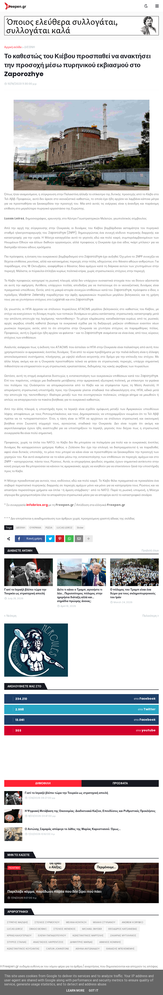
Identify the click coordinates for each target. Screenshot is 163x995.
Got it (93, 990)
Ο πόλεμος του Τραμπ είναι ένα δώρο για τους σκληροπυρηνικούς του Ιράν (133, 593)
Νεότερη (11, 616)
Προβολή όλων (150, 550)
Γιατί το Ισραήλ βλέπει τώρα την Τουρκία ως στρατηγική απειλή (25, 591)
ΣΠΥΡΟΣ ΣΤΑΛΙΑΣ (17, 942)
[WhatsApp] (69, 538)
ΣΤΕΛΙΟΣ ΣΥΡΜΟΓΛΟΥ (47, 922)
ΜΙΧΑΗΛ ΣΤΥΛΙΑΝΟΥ (104, 922)
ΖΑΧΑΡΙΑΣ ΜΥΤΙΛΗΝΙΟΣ (123, 935)
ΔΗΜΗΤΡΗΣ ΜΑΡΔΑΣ (81, 942)
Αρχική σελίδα (13, 47)
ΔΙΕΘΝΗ (29, 47)
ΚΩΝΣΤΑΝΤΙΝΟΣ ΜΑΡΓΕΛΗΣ (88, 935)
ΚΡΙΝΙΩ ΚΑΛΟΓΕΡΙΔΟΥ (19, 935)
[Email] (79, 538)
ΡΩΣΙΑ (48, 527)
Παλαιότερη (149, 616)
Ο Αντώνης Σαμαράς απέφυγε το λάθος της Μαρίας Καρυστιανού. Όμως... (73, 829)
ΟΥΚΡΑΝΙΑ (35, 527)
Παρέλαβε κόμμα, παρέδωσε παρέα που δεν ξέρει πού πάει (54, 891)
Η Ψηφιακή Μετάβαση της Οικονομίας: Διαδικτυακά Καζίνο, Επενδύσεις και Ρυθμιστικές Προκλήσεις (90, 811)
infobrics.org (37, 505)
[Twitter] (50, 538)
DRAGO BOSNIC (38, 929)
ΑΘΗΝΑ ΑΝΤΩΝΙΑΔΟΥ (88, 948)
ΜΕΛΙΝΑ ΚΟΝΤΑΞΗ (76, 922)
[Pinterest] (60, 538)
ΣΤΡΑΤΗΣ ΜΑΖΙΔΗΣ (17, 922)
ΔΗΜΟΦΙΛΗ (43, 783)
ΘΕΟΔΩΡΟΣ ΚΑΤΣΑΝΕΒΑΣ (122, 929)
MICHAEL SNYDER (92, 929)
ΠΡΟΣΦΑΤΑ (120, 783)
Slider (80, 527)
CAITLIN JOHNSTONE (57, 948)
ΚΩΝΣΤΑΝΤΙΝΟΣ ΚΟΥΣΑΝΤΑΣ (23, 948)
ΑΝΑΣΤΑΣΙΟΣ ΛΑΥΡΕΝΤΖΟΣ (48, 942)
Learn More (75, 990)
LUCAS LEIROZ (64, 527)
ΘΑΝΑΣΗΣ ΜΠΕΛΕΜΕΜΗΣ (120, 948)
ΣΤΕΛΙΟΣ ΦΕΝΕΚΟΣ (64, 929)
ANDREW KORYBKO (132, 922)
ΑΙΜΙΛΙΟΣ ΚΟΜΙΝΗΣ (110, 942)
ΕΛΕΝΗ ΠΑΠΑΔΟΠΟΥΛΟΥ (52, 935)
